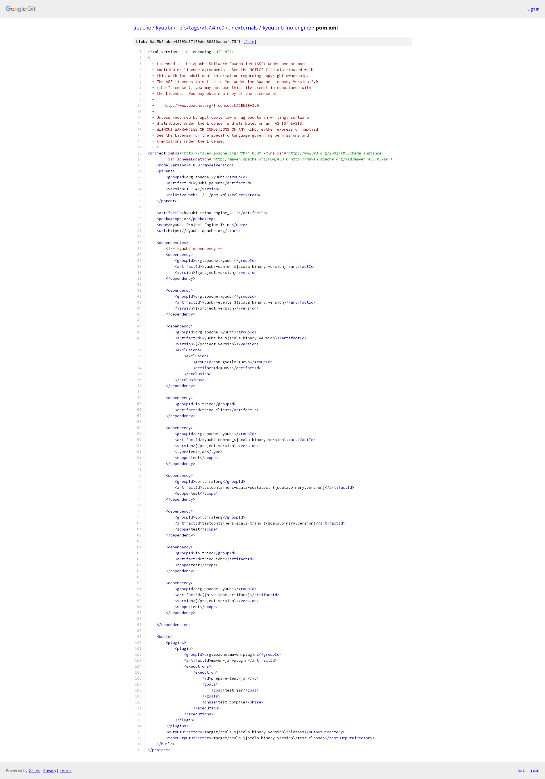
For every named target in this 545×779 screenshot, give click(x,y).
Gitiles (34, 770)
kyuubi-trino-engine (287, 27)
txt (521, 770)
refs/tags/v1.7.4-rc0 (200, 27)
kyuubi (164, 27)
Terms (66, 770)
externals (246, 27)
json (534, 770)
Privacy (49, 770)
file (249, 41)
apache (142, 27)
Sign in (533, 9)
